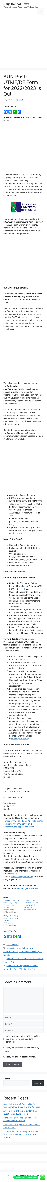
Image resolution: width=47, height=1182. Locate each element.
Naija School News (16, 4)
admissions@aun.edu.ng (22, 877)
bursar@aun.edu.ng (20, 739)
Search (6, 1079)
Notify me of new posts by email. (20, 1057)
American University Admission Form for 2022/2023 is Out (31, 902)
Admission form (14, 948)
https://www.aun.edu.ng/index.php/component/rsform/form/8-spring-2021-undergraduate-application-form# (23, 824)
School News (12, 944)
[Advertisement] (23, 42)
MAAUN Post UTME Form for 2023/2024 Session (10, 918)
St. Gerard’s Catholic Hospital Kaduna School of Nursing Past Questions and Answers (20, 1134)
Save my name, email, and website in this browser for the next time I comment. (23, 1039)
